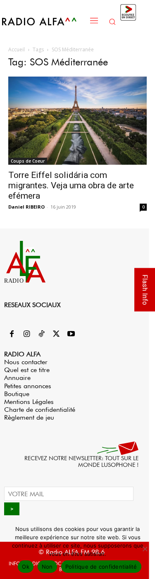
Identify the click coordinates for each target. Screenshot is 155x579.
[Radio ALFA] (43, 21)
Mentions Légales (29, 402)
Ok (25, 566)
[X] (56, 334)
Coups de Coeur (28, 161)
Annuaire (17, 378)
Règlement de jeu (29, 417)
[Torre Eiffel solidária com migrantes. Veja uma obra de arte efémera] (77, 121)
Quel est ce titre (27, 370)
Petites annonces (27, 386)
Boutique (16, 394)
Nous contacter (26, 362)
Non (47, 566)
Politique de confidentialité (101, 566)
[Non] (145, 549)
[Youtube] (71, 334)
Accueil (16, 49)
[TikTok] (41, 334)
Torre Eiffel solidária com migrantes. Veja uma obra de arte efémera (71, 185)
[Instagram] (26, 334)
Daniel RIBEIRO (26, 207)
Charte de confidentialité (39, 409)
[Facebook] (11, 334)
